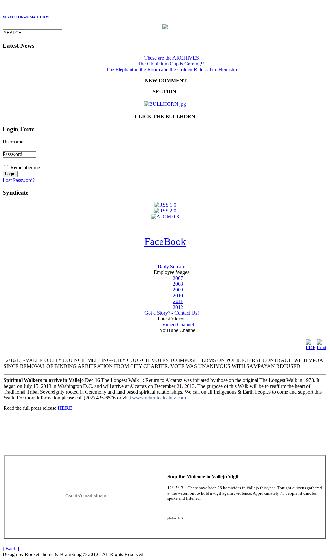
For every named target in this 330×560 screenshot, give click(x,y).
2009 (178, 289)
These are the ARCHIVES (171, 58)
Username (13, 141)
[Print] (321, 343)
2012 (178, 307)
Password (12, 154)
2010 (178, 295)
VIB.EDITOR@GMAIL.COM (26, 17)
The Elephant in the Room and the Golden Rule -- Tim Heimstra (171, 69)
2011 (178, 301)
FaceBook (165, 241)
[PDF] (310, 343)
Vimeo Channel (178, 324)
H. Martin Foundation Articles (36, 255)
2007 (178, 278)
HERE (65, 408)
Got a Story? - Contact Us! (171, 313)
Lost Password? (19, 180)
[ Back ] (11, 548)
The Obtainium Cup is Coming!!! (172, 63)
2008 (178, 284)
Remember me (25, 167)
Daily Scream (171, 266)
